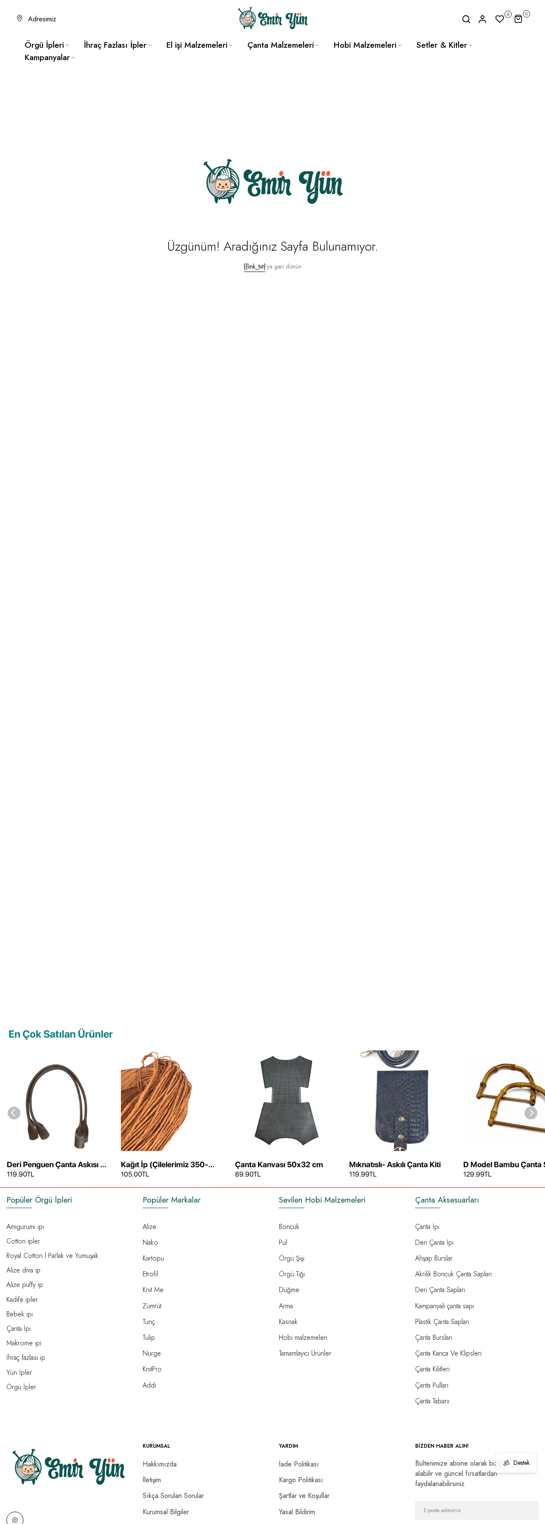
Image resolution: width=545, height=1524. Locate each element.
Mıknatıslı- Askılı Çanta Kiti (395, 1164)
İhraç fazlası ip (25, 1357)
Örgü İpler (21, 1387)
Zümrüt (152, 1306)
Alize (149, 1227)
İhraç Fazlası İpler (115, 45)
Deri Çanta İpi (434, 1242)
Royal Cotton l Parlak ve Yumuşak (52, 1256)
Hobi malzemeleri (303, 1337)
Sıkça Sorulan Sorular (173, 1496)
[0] (500, 19)
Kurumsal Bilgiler (166, 1512)
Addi (149, 1385)
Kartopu (153, 1258)
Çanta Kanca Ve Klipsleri (448, 1353)
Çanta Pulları (431, 1385)
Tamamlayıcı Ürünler (305, 1353)
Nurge (152, 1353)
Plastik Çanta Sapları (442, 1322)
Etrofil (150, 1274)
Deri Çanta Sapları (440, 1290)
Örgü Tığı (292, 1274)
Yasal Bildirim (297, 1512)
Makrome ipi (23, 1343)
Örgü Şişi (291, 1258)
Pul (283, 1242)
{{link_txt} (254, 266)
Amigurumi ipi (25, 1227)
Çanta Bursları (433, 1337)
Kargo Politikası (301, 1480)
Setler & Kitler (441, 45)
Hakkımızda (160, 1464)
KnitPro (152, 1369)
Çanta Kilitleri (432, 1369)
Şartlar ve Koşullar (304, 1496)
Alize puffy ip (24, 1285)
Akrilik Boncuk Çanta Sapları (453, 1274)
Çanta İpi (18, 1328)
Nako (150, 1242)
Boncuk (289, 1227)
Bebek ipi (19, 1314)
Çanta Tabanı (432, 1401)
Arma (286, 1306)
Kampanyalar (47, 57)
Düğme (289, 1290)
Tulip (149, 1337)
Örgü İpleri (44, 45)
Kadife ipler (22, 1299)
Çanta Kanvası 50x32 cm (279, 1164)
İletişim (152, 1480)
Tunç (149, 1322)
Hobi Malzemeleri (365, 45)
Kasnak (288, 1322)
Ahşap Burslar (434, 1258)
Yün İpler (19, 1372)
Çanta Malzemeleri (280, 45)
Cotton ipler (23, 1241)
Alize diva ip (23, 1270)
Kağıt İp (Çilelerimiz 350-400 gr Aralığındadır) (164, 1165)
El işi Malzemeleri (196, 45)
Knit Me (153, 1290)
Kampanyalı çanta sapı (444, 1306)
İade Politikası (299, 1464)
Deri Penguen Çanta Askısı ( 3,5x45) (55, 1165)
